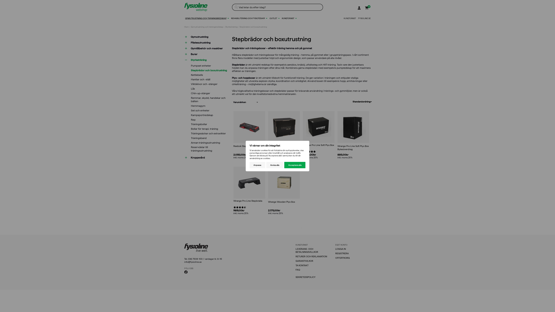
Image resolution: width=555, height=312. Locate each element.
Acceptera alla (294, 165)
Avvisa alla (274, 165)
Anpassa (257, 165)
